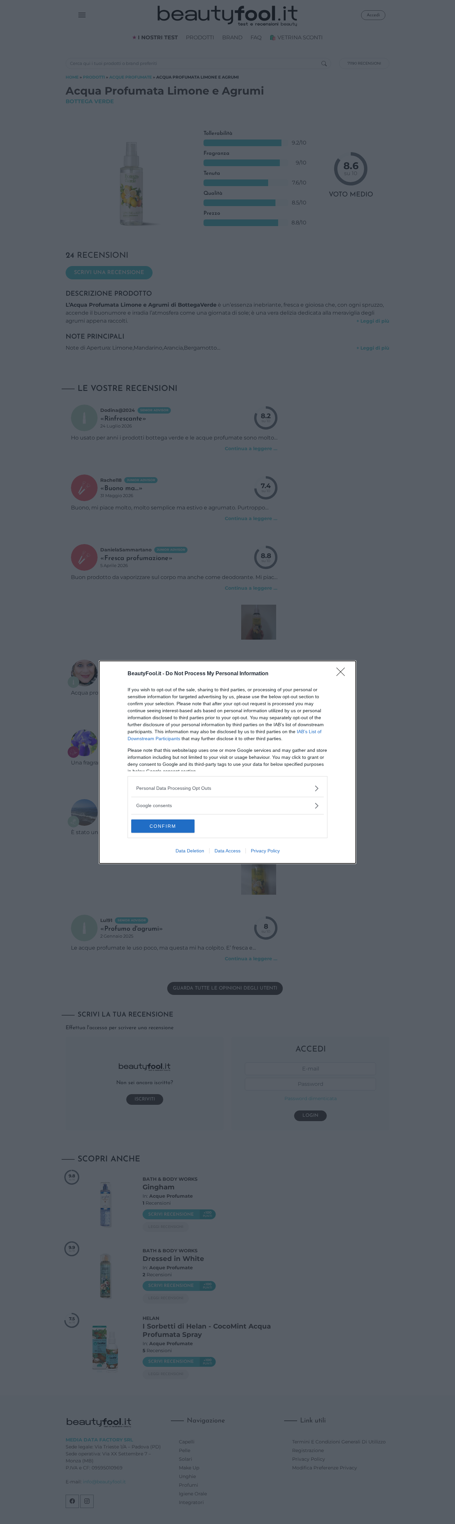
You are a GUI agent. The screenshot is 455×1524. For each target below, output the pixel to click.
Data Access (227, 850)
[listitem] (227, 788)
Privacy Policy (265, 850)
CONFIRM (163, 826)
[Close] (342, 674)
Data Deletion (190, 850)
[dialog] (227, 762)
